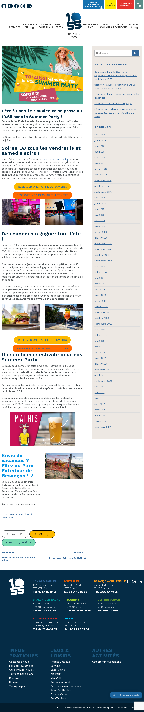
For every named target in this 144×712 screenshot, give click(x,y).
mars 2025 (100, 226)
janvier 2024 (101, 306)
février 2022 (100, 415)
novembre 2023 (102, 312)
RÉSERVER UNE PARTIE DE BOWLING (42, 186)
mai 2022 (99, 398)
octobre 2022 (101, 375)
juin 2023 (99, 341)
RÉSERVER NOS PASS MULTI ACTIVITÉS (42, 195)
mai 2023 (99, 346)
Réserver (125, 4)
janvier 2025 (101, 237)
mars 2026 (100, 163)
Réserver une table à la (91, 4)
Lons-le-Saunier (45, 581)
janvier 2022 (101, 421)
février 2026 (100, 169)
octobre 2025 (101, 186)
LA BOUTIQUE (42, 534)
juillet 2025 (100, 203)
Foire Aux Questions (18, 542)
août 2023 (99, 329)
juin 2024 (99, 278)
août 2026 (99, 134)
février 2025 (100, 232)
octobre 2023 (101, 318)
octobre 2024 (101, 255)
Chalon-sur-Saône (46, 599)
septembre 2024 (103, 260)
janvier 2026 (101, 174)
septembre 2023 (103, 323)
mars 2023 (100, 358)
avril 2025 (99, 220)
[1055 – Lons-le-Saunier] (16, 587)
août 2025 (99, 197)
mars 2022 (100, 409)
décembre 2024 (103, 243)
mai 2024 (99, 283)
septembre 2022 (103, 381)
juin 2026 (99, 146)
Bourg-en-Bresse (45, 618)
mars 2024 (100, 295)
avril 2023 (99, 352)
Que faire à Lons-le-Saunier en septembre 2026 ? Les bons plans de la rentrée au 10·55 (115, 75)
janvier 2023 (101, 363)
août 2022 (99, 386)
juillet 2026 (100, 140)
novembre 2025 (102, 180)
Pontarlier (72, 581)
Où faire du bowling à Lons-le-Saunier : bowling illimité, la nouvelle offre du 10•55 (116, 113)
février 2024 (101, 301)
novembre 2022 (102, 369)
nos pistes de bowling (56, 159)
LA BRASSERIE (14, 534)
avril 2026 (99, 157)
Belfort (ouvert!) (110, 599)
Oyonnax (73, 599)
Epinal (69, 618)
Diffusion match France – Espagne (113, 103)
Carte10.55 (139, 4)
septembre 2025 (103, 192)
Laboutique (110, 4)
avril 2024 (99, 289)
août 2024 (99, 266)
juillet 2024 (100, 272)
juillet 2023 (100, 335)
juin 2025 (99, 209)
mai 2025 (99, 215)
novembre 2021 (102, 427)
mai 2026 (99, 151)
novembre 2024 (103, 249)
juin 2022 (99, 392)
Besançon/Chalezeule (110, 581)
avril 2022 (99, 404)
